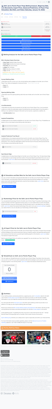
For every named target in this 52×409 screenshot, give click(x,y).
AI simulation (37, 296)
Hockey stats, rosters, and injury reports (14, 72)
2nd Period (11, 17)
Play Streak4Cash (9, 278)
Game (2, 17)
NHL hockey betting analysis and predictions (24, 307)
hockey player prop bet (13, 298)
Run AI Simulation (8, 186)
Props (20, 17)
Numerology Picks (9, 216)
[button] (49, 2)
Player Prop (25, 17)
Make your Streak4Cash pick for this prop (14, 74)
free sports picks (18, 302)
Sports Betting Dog (6, 317)
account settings (41, 206)
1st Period (6, 17)
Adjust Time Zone (15, 70)
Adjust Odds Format (33, 83)
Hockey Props (8, 14)
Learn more (12, 159)
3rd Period (16, 17)
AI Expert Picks (8, 243)
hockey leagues (37, 309)
